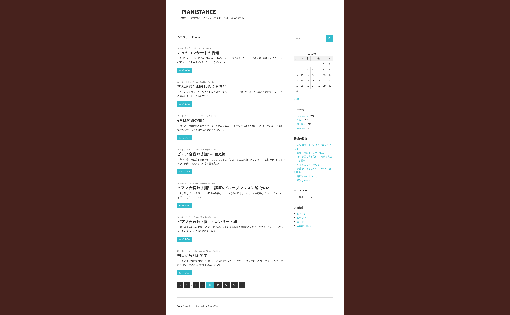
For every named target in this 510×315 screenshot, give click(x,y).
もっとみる (184, 70)
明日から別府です (192, 255)
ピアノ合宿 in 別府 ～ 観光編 (201, 154)
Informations (199, 48)
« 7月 (296, 99)
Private (208, 48)
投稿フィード (304, 218)
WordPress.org (304, 226)
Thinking (203, 82)
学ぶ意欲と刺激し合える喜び (201, 86)
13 (234, 285)
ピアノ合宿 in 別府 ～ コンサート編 (207, 221)
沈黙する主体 (304, 180)
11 (218, 285)
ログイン (301, 214)
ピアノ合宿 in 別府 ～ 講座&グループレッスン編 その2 (223, 187)
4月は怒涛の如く (191, 120)
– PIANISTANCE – (198, 11)
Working (211, 82)
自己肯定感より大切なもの (310, 152)
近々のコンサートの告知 (198, 52)
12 (226, 285)
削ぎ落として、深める (308, 164)
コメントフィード (306, 222)
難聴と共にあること (307, 176)
